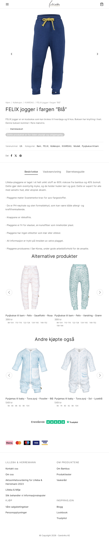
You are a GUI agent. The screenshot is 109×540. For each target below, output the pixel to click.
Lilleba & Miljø (13, 489)
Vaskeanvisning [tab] (52, 171)
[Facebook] (11, 155)
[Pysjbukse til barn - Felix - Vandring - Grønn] (78, 287)
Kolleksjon (17, 102)
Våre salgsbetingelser (17, 506)
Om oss (10, 474)
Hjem (8, 102)
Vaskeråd (62, 480)
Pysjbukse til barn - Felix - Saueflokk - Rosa (29, 315)
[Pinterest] (20, 155)
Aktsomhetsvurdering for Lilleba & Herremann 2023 (24, 482)
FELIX (45, 146)
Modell (77, 146)
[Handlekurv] (101, 4)
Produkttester (64, 474)
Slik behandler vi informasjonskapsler (26, 495)
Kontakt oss (12, 468)
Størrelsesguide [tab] (75, 171)
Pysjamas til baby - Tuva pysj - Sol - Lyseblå (78, 398)
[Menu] (7, 4)
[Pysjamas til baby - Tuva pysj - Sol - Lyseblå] (78, 370)
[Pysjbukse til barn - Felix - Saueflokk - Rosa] (30, 287)
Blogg (60, 506)
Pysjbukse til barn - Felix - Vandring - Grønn (78, 315)
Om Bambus (63, 468)
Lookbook (62, 512)
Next (97, 54)
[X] (15, 155)
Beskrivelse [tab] (31, 171)
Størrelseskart (16, 129)
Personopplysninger (16, 512)
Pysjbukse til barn (90, 146)
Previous (11, 54)
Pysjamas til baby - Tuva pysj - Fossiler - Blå (29, 398)
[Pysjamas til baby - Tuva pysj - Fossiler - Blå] (30, 370)
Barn (39, 146)
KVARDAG (29, 102)
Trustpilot (62, 518)
